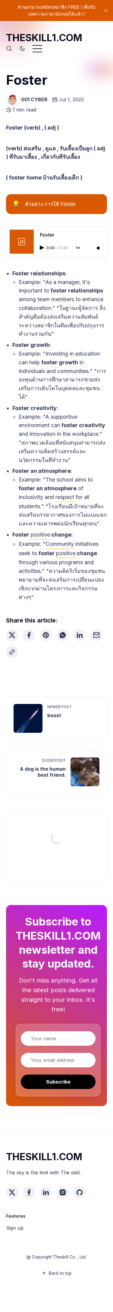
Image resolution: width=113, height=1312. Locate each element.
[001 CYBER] (12, 99)
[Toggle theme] (22, 48)
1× (78, 248)
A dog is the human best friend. (43, 772)
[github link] (80, 1192)
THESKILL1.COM (44, 38)
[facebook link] (29, 1192)
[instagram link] (63, 1192)
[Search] (9, 48)
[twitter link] (12, 1192)
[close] (106, 10)
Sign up (15, 1228)
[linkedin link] (46, 1192)
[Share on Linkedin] (80, 635)
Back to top (60, 1273)
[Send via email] (96, 635)
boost (54, 715)
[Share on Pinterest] (46, 635)
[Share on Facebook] (29, 635)
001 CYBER (34, 99)
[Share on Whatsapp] (63, 635)
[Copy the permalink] (12, 652)
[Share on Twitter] (12, 635)
